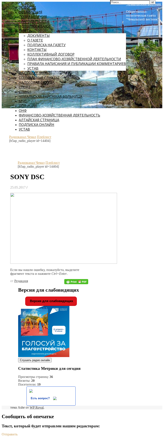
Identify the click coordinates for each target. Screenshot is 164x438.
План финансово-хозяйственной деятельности (74, 59)
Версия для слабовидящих (51, 301)
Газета (25, 31)
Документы (38, 35)
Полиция (28, 106)
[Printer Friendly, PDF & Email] (76, 281)
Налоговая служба (36, 82)
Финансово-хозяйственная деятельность (59, 115)
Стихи (25, 91)
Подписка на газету (46, 45)
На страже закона (35, 73)
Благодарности (34, 21)
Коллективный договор (51, 54)
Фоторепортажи (34, 26)
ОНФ (23, 110)
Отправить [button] (10, 434)
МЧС (23, 101)
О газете (35, 40)
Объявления (30, 12)
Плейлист (44, 137)
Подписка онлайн (36, 124)
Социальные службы (39, 77)
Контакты (37, 49)
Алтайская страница (39, 120)
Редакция (21, 281)
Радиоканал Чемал (22, 137)
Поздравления (33, 16)
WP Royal (37, 407)
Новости (27, 7)
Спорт (25, 87)
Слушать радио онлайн (35, 360)
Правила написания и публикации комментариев (76, 63)
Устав (32, 68)
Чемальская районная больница (50, 96)
